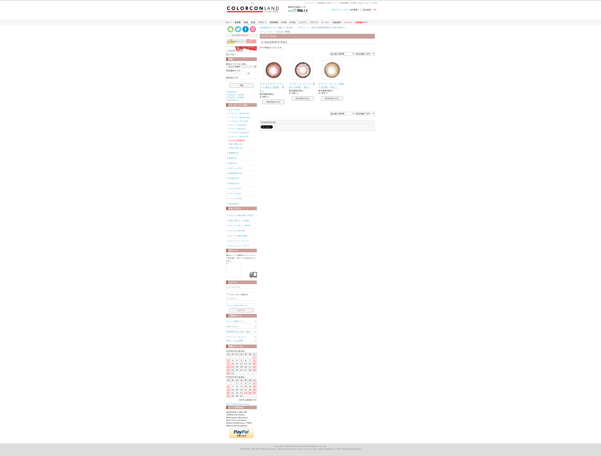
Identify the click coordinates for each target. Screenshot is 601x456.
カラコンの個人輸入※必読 (241, 215)
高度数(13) (234, 153)
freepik (245, 404)
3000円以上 (233, 100)
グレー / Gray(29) (238, 125)
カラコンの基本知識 (238, 236)
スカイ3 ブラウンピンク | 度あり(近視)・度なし (272, 87)
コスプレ (303, 22)
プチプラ (314, 22)
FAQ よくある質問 (234, 341)
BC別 (283, 22)
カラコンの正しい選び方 (240, 225)
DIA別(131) (234, 183)
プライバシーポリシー (236, 337)
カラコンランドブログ (239, 246)
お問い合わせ (232, 326)
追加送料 (337, 22)
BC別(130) (234, 178)
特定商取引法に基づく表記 (238, 332)
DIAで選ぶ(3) (236, 148)
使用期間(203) (235, 173)
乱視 (253, 22)
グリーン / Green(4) (239, 136)
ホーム (263, 32)
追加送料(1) (234, 204)
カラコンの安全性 (237, 231)
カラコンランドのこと (239, 241)
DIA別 (292, 22)
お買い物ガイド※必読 (239, 220)
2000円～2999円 (236, 97)
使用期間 (274, 22)
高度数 (238, 22)
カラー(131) (234, 110)
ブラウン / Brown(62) (239, 117)
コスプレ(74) (235, 188)
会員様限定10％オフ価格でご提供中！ (260, 27)
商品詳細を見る (273, 102)
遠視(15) (233, 158)
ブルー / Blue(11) (237, 129)
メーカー (325, 22)
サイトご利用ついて (235, 321)
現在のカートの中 (340, 10)
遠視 (246, 22)
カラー (228, 22)
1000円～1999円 (236, 95)
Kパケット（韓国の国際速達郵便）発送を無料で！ (306, 27)
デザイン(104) (235, 168)
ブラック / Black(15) (239, 113)
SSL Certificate (233, 404)
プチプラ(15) (235, 194)
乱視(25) (233, 163)
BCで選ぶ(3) (236, 144)
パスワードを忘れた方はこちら (237, 305)
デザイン (263, 22)
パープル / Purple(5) (239, 132)
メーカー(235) (235, 199)
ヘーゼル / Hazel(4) (238, 121)
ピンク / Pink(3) (237, 140)
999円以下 (233, 92)
